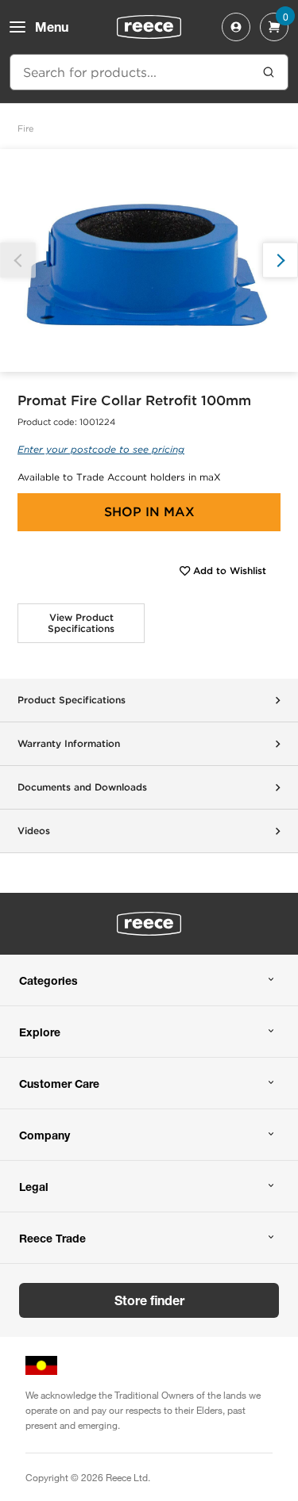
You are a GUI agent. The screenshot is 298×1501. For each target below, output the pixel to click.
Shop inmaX (149, 511)
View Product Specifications (81, 622)
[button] (280, 260)
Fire (25, 128)
